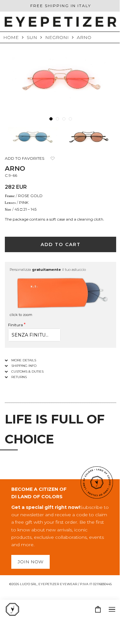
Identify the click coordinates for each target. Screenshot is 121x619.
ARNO (84, 37)
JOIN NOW (30, 562)
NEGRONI (57, 37)
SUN (32, 37)
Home (11, 37)
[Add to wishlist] (52, 158)
